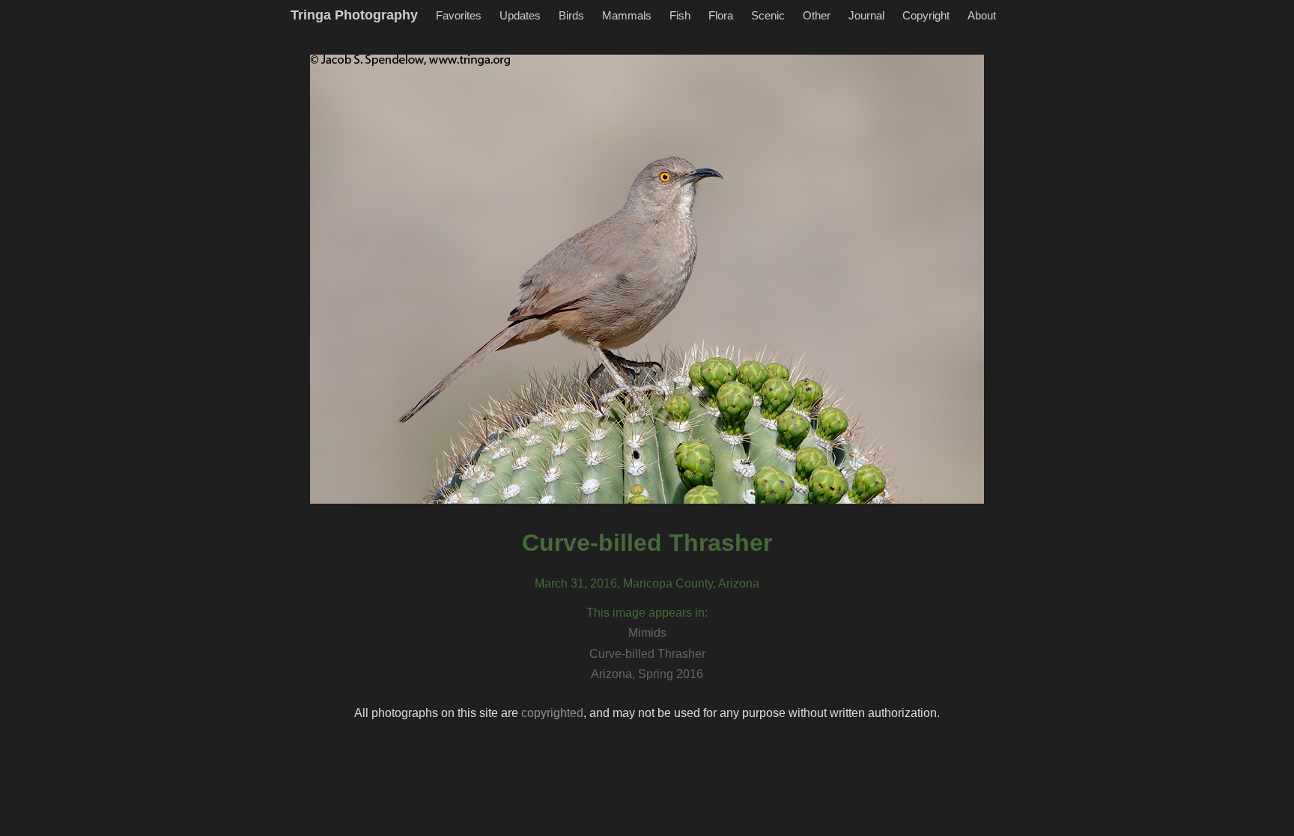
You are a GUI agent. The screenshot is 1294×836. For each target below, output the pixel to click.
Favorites (459, 15)
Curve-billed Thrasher (647, 653)
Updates (520, 15)
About (982, 15)
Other (816, 15)
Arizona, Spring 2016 (647, 674)
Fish (679, 15)
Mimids (647, 632)
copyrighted (552, 713)
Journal (866, 15)
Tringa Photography (354, 14)
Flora (720, 15)
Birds (571, 15)
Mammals (626, 15)
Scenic (768, 15)
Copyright (926, 15)
